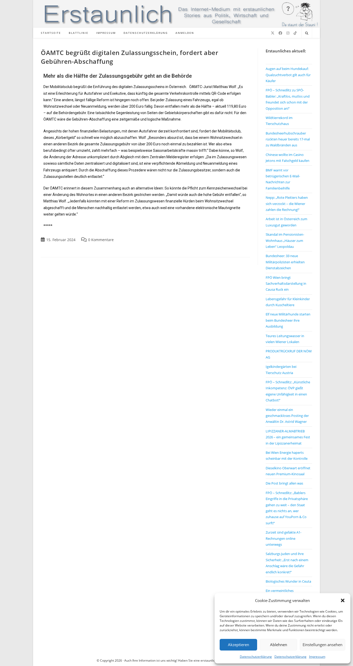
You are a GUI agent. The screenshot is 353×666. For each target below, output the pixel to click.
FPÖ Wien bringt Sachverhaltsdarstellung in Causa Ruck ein (286, 283)
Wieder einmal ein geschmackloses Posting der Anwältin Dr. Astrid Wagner (287, 415)
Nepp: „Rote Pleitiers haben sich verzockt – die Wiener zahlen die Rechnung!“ (287, 203)
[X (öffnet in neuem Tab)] (273, 33)
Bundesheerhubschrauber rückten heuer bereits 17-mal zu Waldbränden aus (288, 139)
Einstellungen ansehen (322, 644)
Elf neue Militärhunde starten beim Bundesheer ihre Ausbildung (288, 320)
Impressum (317, 656)
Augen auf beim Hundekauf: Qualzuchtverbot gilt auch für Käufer (288, 74)
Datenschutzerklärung (256, 656)
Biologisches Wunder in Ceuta (288, 581)
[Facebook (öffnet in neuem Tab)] (280, 33)
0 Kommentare (101, 239)
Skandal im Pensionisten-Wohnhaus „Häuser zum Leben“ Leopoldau (285, 240)
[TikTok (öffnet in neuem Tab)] (295, 33)
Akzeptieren (238, 644)
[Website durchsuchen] (306, 33)
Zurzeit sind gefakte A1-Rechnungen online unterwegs (283, 538)
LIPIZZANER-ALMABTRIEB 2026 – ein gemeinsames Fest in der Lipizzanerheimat (288, 437)
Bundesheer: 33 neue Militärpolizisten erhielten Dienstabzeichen (285, 261)
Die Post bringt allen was (284, 483)
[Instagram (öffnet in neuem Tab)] (287, 33)
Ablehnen (278, 644)
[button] (342, 600)
